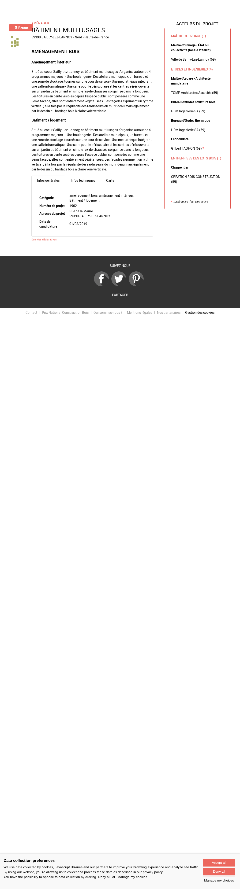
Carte (110, 180)
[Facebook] (102, 285)
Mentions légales (139, 312)
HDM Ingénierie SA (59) (188, 111)
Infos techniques (83, 180)
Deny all (219, 871)
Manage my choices (219, 880)
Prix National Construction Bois (65, 312)
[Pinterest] (137, 285)
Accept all (219, 862)
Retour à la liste (120, 249)
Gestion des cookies (199, 312)
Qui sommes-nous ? (108, 312)
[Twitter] (120, 285)
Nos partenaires (168, 312)
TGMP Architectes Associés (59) (194, 92)
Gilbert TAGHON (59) (187, 148)
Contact (31, 312)
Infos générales (48, 180)
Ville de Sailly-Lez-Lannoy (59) (193, 59)
